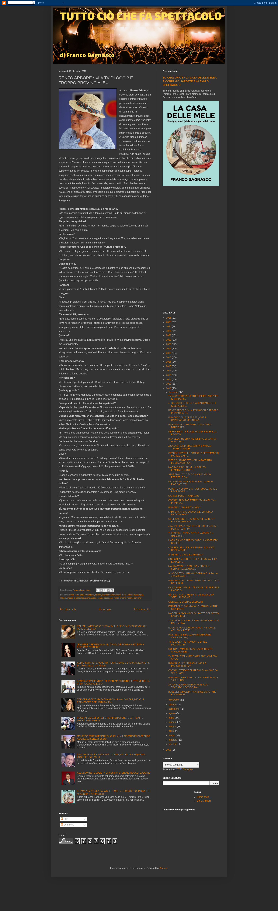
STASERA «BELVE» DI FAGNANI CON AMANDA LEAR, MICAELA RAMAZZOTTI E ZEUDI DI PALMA (110, 700)
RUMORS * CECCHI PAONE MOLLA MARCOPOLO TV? (187, 664)
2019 (169, 348)
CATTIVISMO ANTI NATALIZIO (183, 496)
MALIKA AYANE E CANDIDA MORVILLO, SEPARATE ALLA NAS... (189, 567)
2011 (169, 384)
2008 (169, 750)
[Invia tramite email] (98, 590)
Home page (105, 609)
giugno (172, 722)
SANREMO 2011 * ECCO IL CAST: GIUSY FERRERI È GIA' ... (189, 475)
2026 (169, 318)
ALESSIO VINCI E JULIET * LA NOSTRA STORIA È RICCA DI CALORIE (113, 773)
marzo (172, 735)
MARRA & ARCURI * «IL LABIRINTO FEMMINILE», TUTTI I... (187, 468)
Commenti (68, 824)
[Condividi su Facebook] (108, 590)
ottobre (172, 704)
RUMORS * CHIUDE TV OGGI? (184, 507)
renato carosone (105, 598)
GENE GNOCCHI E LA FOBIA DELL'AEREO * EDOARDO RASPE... (191, 520)
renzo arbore (120, 598)
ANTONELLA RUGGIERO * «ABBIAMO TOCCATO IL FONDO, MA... (188, 686)
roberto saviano (134, 598)
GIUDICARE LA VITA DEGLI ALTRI (185, 602)
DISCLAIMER (204, 800)
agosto (172, 713)
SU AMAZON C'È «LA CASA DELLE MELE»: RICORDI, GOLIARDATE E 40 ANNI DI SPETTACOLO (190, 81)
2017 (169, 357)
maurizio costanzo (75, 598)
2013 (169, 375)
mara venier (127, 595)
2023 (169, 331)
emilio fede (74, 595)
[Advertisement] (191, 249)
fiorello (98, 595)
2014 (169, 370)
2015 (169, 366)
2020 (169, 344)
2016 (169, 361)
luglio (172, 717)
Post (65, 819)
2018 (169, 353)
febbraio (173, 740)
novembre (174, 700)
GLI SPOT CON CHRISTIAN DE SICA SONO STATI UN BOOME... (191, 596)
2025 (169, 322)
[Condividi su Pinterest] (112, 590)
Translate (188, 769)
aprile (172, 731)
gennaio (173, 744)
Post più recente (68, 609)
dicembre (174, 392)
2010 (169, 388)
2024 (169, 326)
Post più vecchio (142, 609)
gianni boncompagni (111, 595)
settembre (174, 709)
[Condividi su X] (105, 590)
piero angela (90, 598)
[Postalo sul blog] (101, 590)
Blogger (163, 868)
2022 (169, 335)
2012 (169, 379)
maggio (173, 726)
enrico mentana (87, 595)
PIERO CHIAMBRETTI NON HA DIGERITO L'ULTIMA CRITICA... (190, 461)
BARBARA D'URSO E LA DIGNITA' (185, 554)
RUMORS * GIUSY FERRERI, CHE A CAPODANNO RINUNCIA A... (187, 418)
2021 (169, 340)
